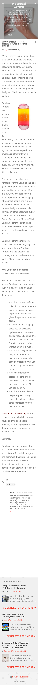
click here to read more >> (19, 607)
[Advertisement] (19, 559)
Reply (12, 512)
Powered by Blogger (20, 677)
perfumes (11, 484)
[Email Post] (7, 480)
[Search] (35, 4)
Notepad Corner (19, 5)
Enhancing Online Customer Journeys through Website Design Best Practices (15, 645)
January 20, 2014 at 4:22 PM (24, 492)
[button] (35, 42)
